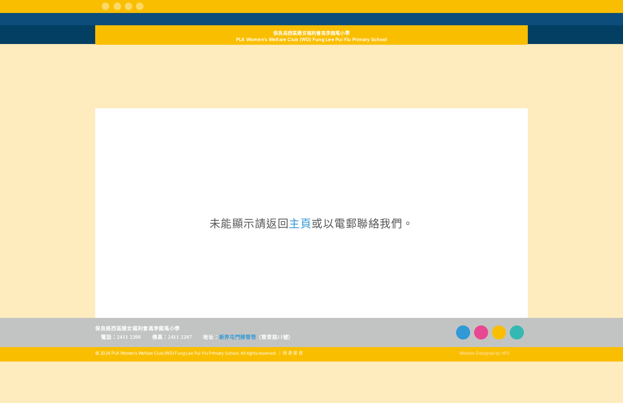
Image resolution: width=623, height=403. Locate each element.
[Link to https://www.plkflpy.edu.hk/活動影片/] (128, 6)
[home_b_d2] (257, 56)
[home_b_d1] (148, 56)
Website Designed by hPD (484, 353)
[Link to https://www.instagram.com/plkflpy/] (117, 6)
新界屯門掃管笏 (237, 337)
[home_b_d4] (474, 56)
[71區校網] (311, 134)
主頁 (300, 223)
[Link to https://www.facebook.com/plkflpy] (105, 6)
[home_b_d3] (365, 56)
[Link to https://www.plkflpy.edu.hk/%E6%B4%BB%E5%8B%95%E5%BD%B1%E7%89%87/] (499, 332)
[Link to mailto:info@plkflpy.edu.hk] (139, 6)
